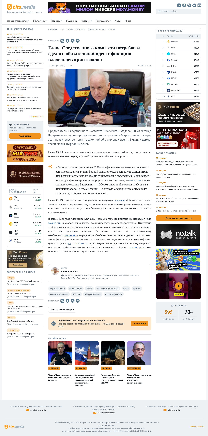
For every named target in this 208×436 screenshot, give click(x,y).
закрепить (54, 223)
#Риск (89, 288)
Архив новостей (196, 426)
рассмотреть (137, 247)
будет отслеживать (78, 243)
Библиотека (40, 21)
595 (168, 312)
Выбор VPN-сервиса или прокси (21, 333)
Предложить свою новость (179, 218)
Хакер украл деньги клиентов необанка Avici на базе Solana (24, 109)
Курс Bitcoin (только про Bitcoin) (21, 321)
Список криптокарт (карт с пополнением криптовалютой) (25, 307)
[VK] (179, 5)
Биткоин (54, 368)
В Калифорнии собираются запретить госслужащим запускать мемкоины (23, 99)
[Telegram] (194, 5)
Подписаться (25, 136)
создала (120, 200)
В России (80, 368)
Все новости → (37, 116)
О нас (128, 21)
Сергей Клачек (69, 271)
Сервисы (86, 21)
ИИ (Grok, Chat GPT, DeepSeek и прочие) (24, 281)
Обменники (71, 21)
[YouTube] (199, 5)
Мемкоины (134, 368)
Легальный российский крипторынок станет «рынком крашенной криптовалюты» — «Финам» (85, 380)
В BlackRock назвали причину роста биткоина (176, 211)
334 (189, 312)
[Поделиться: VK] (62, 41)
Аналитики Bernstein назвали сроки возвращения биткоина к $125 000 (112, 378)
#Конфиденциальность (108, 288)
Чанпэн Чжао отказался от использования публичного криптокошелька (139, 378)
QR (149, 431)
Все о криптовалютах (18, 21)
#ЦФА (126, 288)
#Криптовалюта (57, 288)
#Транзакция (75, 288)
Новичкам (56, 21)
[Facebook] (184, 5)
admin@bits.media (38, 410)
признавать (71, 235)
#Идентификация (113, 294)
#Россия (76, 294)
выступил (135, 180)
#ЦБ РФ (136, 288)
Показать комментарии (62, 309)
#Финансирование (59, 294)
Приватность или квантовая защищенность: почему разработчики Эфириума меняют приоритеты (23, 76)
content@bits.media (106, 412)
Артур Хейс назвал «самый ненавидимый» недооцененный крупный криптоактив (25, 39)
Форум (118, 21)
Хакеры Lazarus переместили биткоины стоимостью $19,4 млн (24, 88)
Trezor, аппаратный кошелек (19, 294)
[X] (189, 5)
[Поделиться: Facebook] (67, 41)
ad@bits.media (174, 410)
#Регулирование (93, 294)
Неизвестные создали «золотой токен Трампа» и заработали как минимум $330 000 (24, 52)
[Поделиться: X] (73, 41)
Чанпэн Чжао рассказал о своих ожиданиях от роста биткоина (59, 377)
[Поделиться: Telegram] (78, 41)
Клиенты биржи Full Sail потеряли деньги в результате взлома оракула (25, 64)
